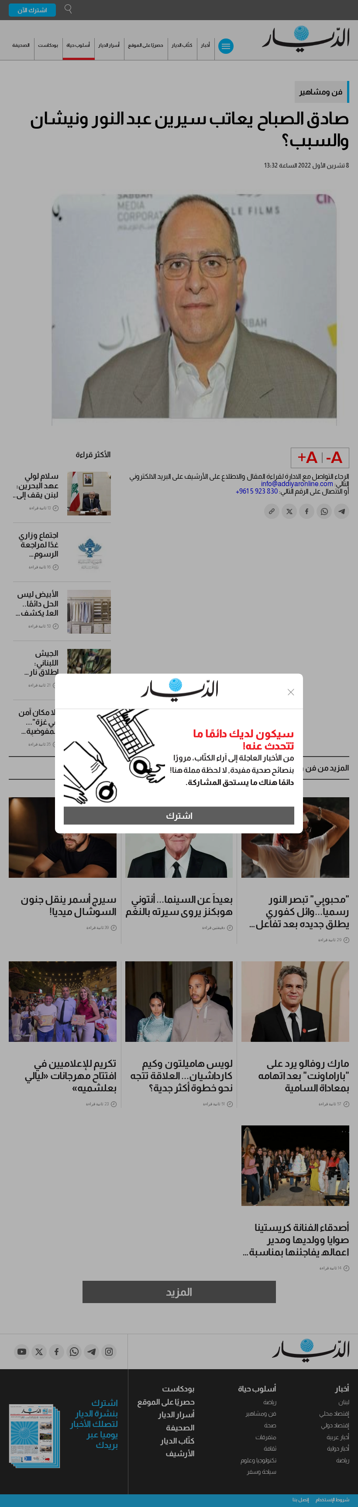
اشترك (179, 815)
